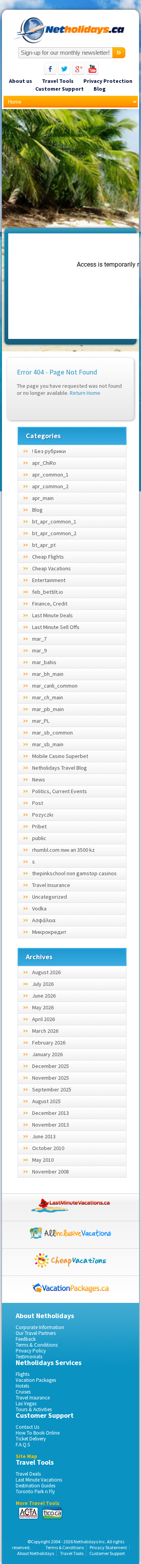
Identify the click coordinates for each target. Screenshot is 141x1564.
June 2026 (44, 995)
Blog (100, 88)
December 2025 (50, 1066)
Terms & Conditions (37, 1345)
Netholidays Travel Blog (59, 767)
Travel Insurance (51, 885)
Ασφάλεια (44, 920)
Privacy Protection (107, 80)
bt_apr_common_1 (54, 521)
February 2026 (48, 1042)
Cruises (23, 1391)
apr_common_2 (50, 486)
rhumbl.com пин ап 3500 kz (63, 849)
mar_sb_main (47, 744)
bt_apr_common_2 (54, 533)
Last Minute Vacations (39, 1479)
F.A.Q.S (23, 1444)
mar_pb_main (48, 709)
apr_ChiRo (44, 462)
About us (20, 80)
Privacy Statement (108, 1547)
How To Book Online (38, 1433)
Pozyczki (42, 814)
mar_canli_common (55, 685)
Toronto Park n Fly (35, 1491)
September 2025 (51, 1089)
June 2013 (44, 1136)
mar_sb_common (52, 732)
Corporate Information (40, 1327)
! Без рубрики (49, 451)
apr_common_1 (50, 474)
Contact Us (27, 1427)
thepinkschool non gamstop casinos (74, 873)
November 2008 (50, 1171)
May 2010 (43, 1159)
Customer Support (59, 88)
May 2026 (43, 1007)
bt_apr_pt (44, 544)
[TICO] (52, 1513)
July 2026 (43, 983)
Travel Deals (28, 1474)
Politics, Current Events (59, 791)
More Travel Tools (38, 1503)
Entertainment (48, 580)
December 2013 (50, 1112)
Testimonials (29, 1356)
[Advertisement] (70, 170)
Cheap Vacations (51, 568)
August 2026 (46, 972)
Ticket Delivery (31, 1438)
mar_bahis (44, 662)
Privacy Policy (31, 1350)
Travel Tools (58, 80)
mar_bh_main (47, 673)
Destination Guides (35, 1485)
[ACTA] (28, 1513)
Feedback (26, 1339)
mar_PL (40, 720)
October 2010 (48, 1148)
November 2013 (50, 1124)
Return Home (85, 392)
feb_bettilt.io (47, 591)
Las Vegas (26, 1403)
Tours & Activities (34, 1409)
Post (37, 802)
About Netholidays (35, 1553)
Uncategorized (49, 896)
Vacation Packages (36, 1380)
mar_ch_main (47, 697)
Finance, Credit (49, 603)
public (39, 838)
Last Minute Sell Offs (56, 627)
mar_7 (39, 638)
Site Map (26, 1456)
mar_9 (39, 650)
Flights (22, 1374)
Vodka (39, 908)
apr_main (43, 498)
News (38, 779)
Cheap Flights (48, 556)
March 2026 (45, 1030)
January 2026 (47, 1054)
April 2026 (43, 1019)
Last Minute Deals (52, 615)
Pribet (39, 826)
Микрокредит (49, 931)
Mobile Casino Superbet (60, 756)
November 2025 (50, 1077)
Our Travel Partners (36, 1333)
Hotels (22, 1386)
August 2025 (46, 1101)
